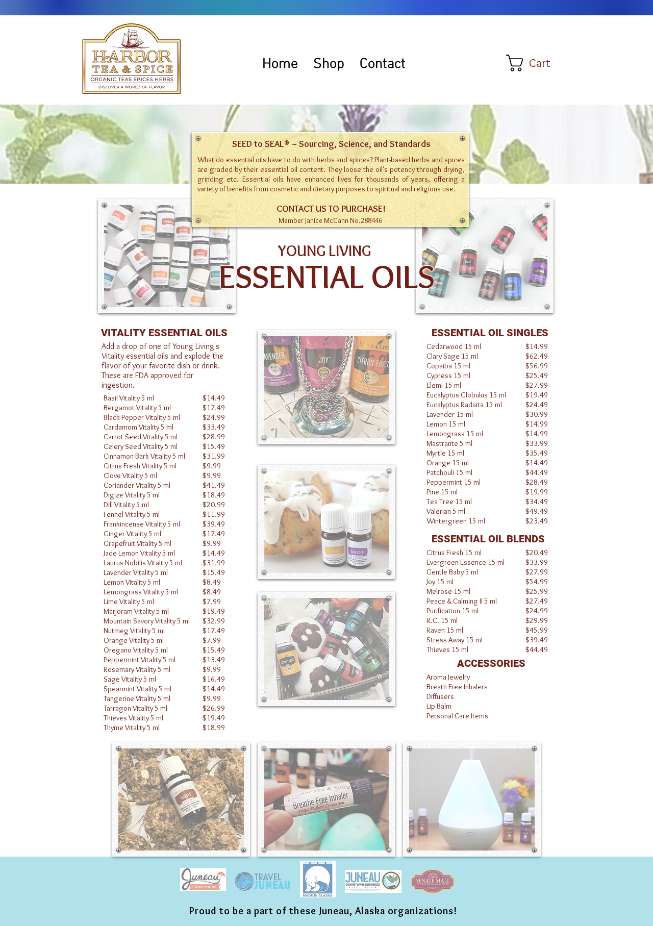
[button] (537, 63)
